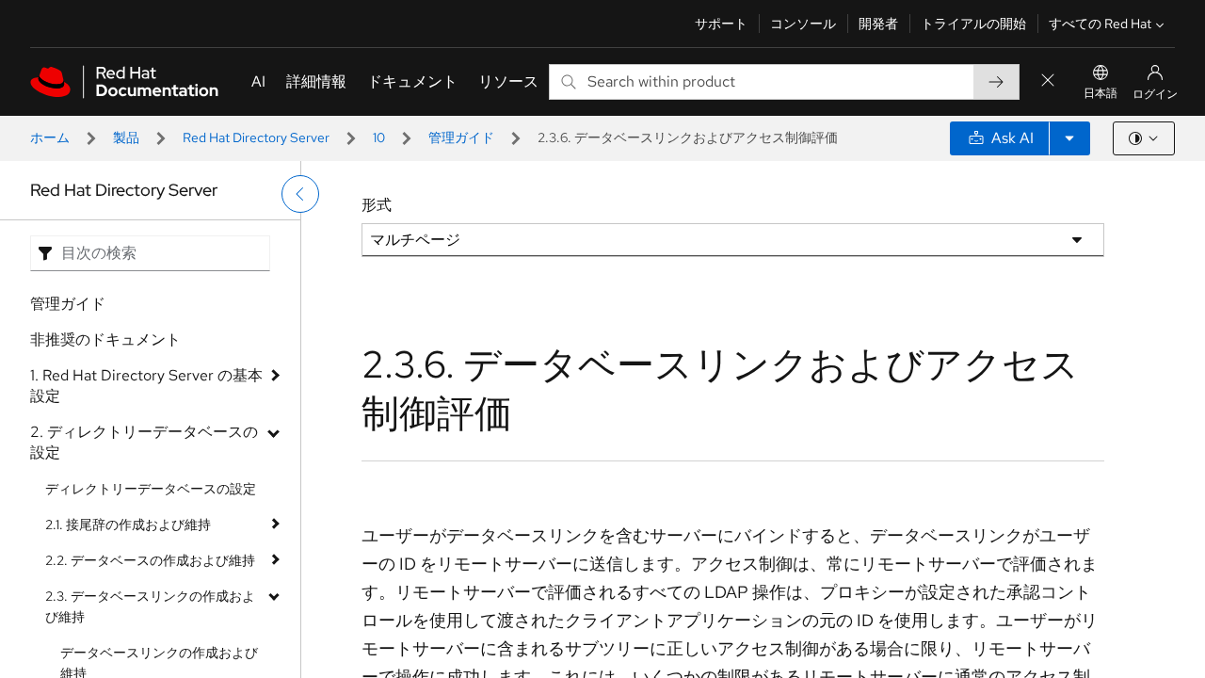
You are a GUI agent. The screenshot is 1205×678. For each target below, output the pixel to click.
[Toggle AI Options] (1069, 138)
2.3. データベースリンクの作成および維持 (150, 606)
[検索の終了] (1048, 81)
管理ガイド (461, 137)
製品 (126, 137)
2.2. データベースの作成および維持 (150, 560)
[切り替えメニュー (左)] (300, 194)
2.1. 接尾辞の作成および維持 (128, 524)
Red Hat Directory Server (256, 137)
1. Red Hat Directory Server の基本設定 (146, 385)
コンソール (803, 23)
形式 (377, 205)
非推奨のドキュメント (105, 339)
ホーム (50, 137)
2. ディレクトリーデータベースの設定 (144, 442)
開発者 (878, 23)
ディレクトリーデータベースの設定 (150, 488)
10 (379, 137)
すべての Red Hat (1100, 23)
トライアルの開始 (973, 23)
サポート (721, 23)
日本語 (1100, 93)
